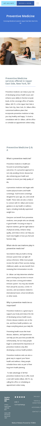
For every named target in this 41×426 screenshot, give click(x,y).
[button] (38, 3)
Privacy (37, 396)
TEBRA (33, 423)
